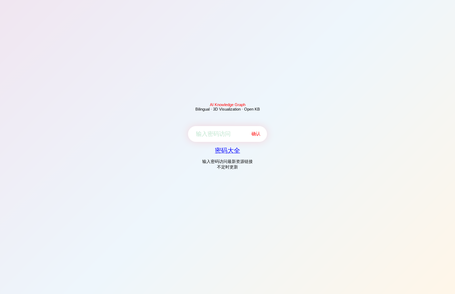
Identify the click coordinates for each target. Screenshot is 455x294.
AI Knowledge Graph (227, 104)
